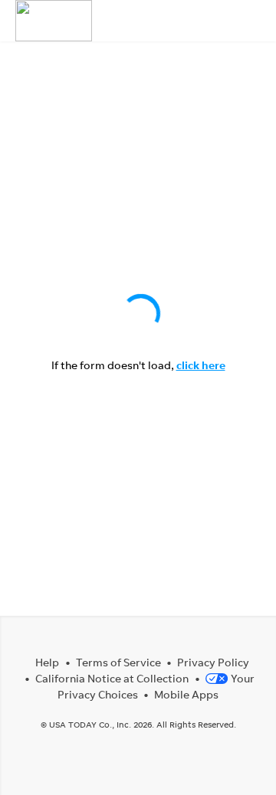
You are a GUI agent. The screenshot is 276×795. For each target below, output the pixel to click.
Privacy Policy (213, 662)
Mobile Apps (186, 694)
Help (47, 662)
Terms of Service (118, 662)
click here (200, 364)
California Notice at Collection (112, 678)
